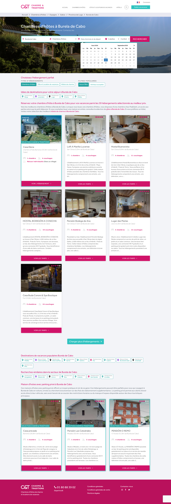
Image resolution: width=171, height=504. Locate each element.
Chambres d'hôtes (78, 7)
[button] (138, 2)
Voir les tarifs (84, 184)
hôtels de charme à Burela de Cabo (65, 111)
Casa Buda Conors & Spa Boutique (40, 295)
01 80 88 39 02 (66, 487)
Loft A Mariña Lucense (78, 146)
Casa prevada (30, 430)
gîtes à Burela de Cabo (115, 109)
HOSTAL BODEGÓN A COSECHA (40, 221)
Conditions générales (95, 486)
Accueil (65, 7)
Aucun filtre (83, 84)
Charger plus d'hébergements (84, 341)
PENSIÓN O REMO (121, 430)
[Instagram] (122, 490)
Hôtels (119, 7)
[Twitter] (129, 490)
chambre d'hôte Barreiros (32, 150)
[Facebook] (125, 490)
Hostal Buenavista (120, 146)
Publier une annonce (140, 7)
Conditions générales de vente (98, 490)
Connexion (146, 2)
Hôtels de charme (67, 84)
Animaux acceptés (97, 84)
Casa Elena (28, 147)
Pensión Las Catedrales (79, 430)
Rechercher (140, 39)
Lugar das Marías (119, 221)
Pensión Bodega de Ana (79, 221)
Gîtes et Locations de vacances (100, 7)
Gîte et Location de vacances (48, 84)
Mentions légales (93, 493)
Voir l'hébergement (41, 184)
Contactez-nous (126, 486)
